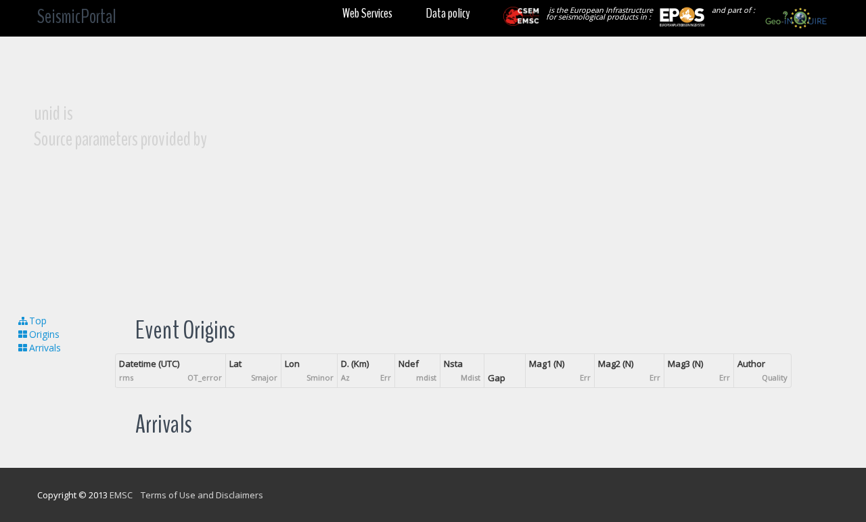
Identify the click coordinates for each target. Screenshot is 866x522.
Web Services (367, 13)
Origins (44, 334)
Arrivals (45, 347)
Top (38, 320)
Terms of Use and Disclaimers (202, 495)
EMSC (121, 495)
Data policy (448, 13)
